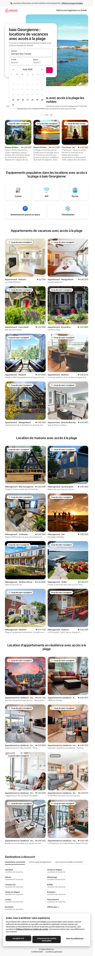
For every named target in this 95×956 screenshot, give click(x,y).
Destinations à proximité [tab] (15, 862)
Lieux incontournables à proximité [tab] (69, 862)
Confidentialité (37, 952)
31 (13, 105)
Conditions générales (53, 952)
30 (42, 100)
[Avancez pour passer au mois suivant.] (42, 69)
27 (28, 100)
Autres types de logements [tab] (40, 862)
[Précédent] (42, 115)
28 (32, 100)
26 (23, 100)
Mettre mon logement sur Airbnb (71, 10)
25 (18, 100)
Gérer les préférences (74, 938)
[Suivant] (51, 115)
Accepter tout (18, 938)
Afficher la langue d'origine (72, 3)
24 (13, 100)
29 (37, 100)
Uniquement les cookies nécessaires (46, 939)
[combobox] (31, 53)
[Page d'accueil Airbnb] (11, 10)
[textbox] (20, 62)
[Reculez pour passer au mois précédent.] (13, 69)
